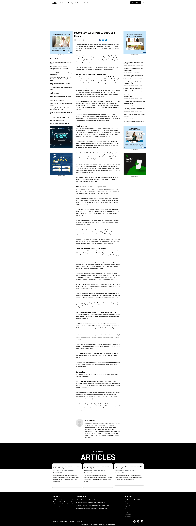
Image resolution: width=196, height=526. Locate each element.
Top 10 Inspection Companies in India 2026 (133, 121)
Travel (86, 3)
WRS (54, 3)
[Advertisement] (98, 17)
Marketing (70, 3)
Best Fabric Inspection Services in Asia (59, 117)
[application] (93, 3)
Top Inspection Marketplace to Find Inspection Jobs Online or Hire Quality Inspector (59, 68)
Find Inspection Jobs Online (57, 120)
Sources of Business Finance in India (59, 100)
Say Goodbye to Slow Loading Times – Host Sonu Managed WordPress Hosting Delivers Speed (60, 79)
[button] (135, 2)
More (91, 3)
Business (62, 3)
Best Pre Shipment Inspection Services (59, 123)
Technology (78, 3)
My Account (123, 3)
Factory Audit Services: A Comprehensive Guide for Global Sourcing (93, 505)
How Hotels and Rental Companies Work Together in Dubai (90, 502)
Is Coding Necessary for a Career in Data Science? (88, 499)
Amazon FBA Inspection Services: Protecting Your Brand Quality (92, 508)
